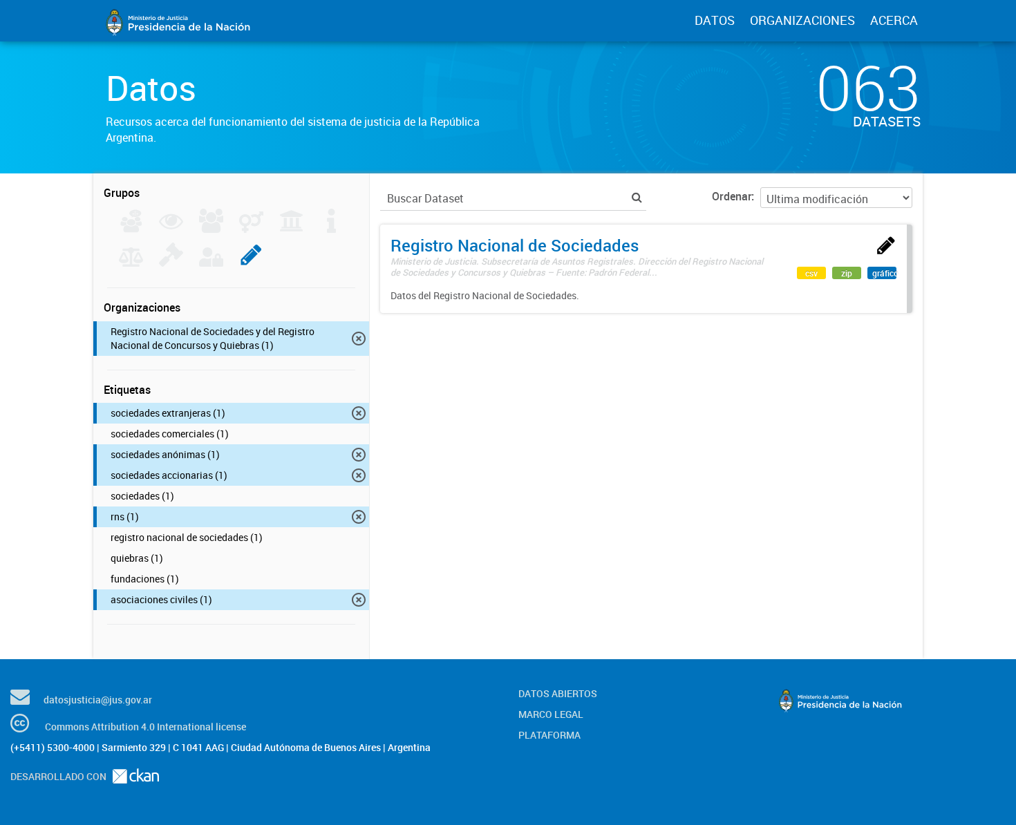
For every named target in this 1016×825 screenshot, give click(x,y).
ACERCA (894, 20)
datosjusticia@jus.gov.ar (98, 699)
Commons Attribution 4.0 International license (145, 726)
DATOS (715, 20)
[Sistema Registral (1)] (251, 262)
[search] (637, 197)
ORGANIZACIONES (802, 20)
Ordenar (731, 196)
